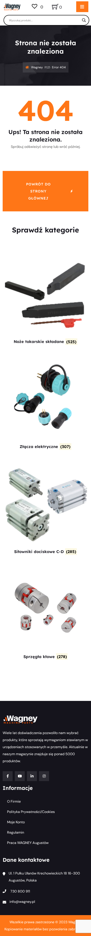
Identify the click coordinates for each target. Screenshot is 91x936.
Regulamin (15, 832)
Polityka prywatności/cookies (31, 811)
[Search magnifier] (84, 20)
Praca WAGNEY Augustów (28, 842)
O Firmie (14, 801)
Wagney (37, 67)
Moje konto (16, 822)
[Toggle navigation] (82, 6)
